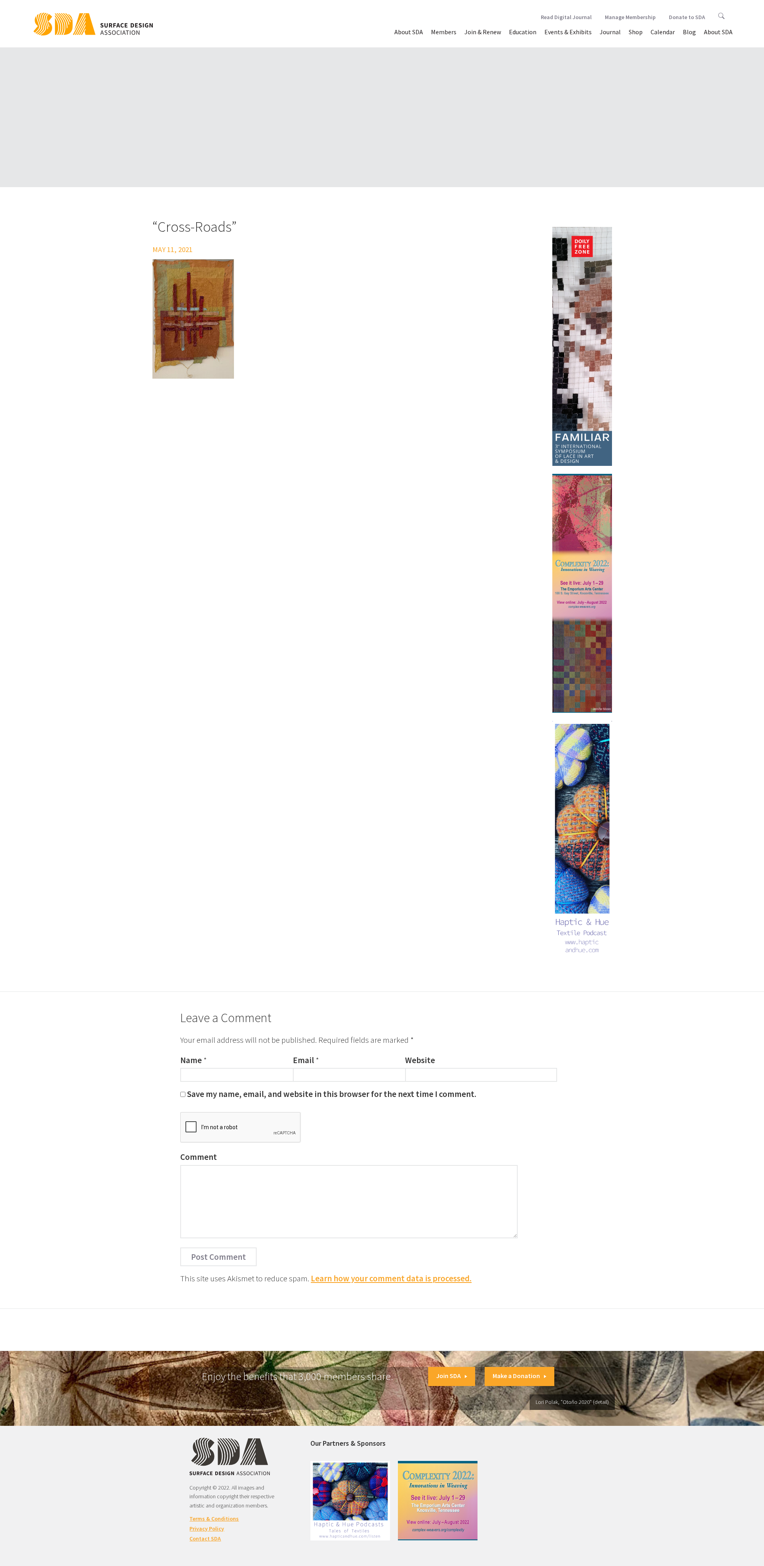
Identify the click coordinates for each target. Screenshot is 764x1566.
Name (191, 1060)
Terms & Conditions (214, 1518)
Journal (610, 32)
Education (522, 32)
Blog (689, 32)
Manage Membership (630, 17)
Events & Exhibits (568, 32)
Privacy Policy (206, 1528)
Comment (198, 1157)
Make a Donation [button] (516, 1376)
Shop (636, 32)
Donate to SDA (687, 17)
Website (420, 1060)
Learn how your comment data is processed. (391, 1278)
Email (303, 1060)
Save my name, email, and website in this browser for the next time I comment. (331, 1094)
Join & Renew (482, 32)
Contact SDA (205, 1538)
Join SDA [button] (448, 1376)
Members (443, 32)
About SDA (408, 32)
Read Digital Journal (566, 17)
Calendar (663, 32)
